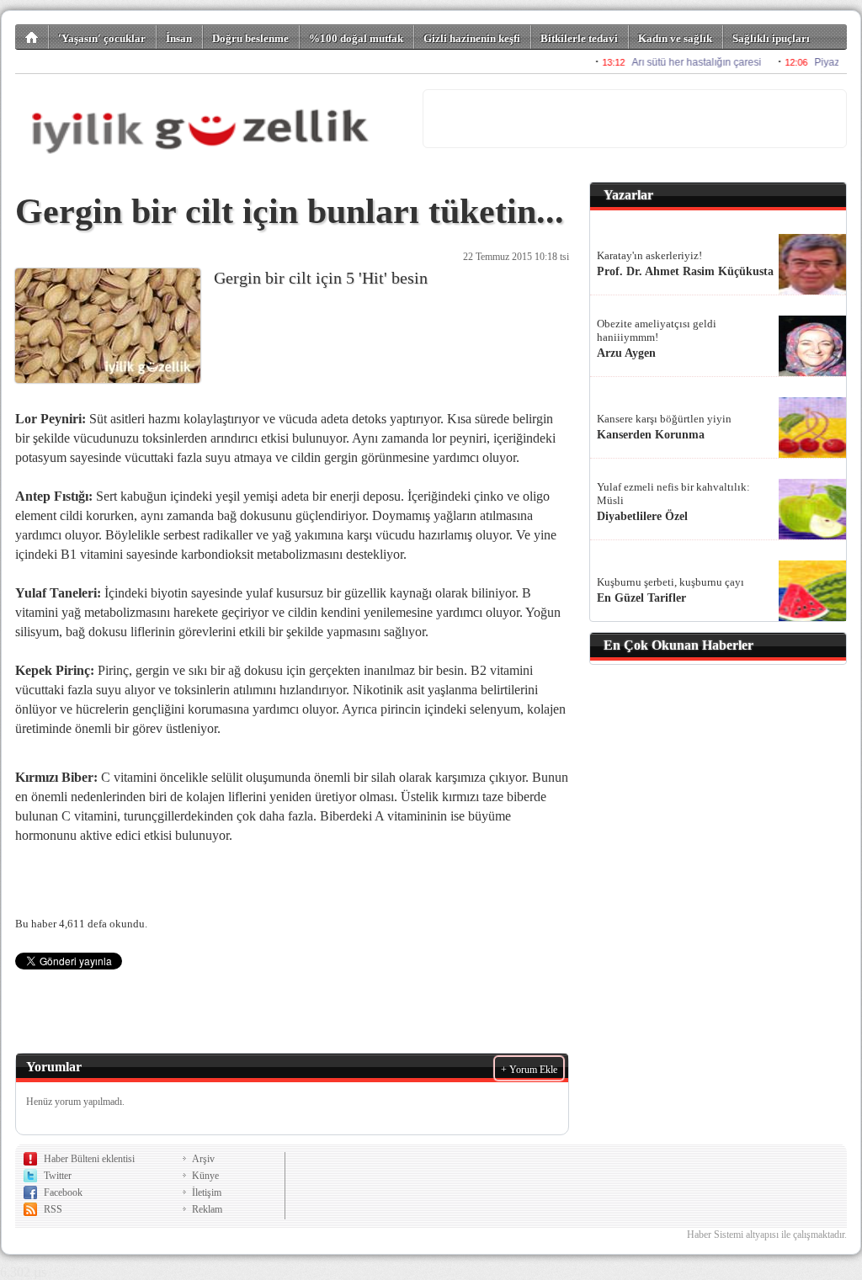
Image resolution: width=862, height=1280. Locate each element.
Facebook (63, 1192)
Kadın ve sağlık (675, 38)
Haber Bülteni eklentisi (89, 1159)
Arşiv (203, 1159)
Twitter (58, 1176)
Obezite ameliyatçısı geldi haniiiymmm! (656, 330)
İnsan (179, 38)
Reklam (207, 1209)
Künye (205, 1176)
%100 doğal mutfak (356, 38)
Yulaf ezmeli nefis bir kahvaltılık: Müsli (673, 494)
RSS (53, 1209)
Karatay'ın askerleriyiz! (649, 255)
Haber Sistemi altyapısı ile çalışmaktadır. (767, 1234)
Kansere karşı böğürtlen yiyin (664, 418)
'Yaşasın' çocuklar (102, 38)
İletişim (206, 1192)
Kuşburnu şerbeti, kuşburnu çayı (670, 582)
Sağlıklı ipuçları (771, 38)
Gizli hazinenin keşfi (471, 38)
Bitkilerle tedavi (579, 38)
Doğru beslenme (250, 38)
